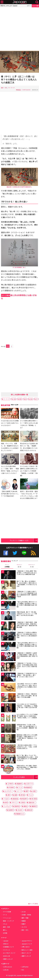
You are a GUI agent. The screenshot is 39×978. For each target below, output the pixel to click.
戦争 (20, 399)
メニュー (2, 2)
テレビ (31, 795)
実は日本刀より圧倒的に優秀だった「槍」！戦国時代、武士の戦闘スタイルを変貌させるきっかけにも (29, 446)
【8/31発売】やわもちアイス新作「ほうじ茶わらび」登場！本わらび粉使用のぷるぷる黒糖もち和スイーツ (27, 686)
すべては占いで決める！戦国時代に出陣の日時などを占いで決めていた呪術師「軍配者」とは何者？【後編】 (29, 471)
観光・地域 (6, 927)
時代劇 (23, 795)
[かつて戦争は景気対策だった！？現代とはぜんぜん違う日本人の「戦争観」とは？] (29, 413)
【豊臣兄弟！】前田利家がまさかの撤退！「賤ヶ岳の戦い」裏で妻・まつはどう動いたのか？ (27, 675)
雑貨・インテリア (8, 921)
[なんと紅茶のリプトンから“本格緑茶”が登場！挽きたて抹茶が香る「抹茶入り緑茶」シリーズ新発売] (8, 718)
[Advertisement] (19, 29)
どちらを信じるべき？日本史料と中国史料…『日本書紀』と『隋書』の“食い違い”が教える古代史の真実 (27, 706)
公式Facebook (5, 553)
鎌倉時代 (34, 806)
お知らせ (6, 944)
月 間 (32, 566)
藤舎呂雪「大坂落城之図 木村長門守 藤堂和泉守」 (19, 187)
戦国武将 (29, 787)
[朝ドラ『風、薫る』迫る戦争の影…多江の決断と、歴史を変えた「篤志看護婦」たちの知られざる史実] (8, 585)
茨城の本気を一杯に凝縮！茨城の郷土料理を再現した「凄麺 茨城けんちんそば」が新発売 (27, 767)
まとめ (24, 912)
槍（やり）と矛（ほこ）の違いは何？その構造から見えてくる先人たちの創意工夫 (19, 79)
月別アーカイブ (26, 953)
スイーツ (19, 791)
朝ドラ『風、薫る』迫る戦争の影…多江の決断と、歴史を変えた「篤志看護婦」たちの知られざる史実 (27, 583)
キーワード (11, 88)
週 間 (19, 566)
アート (5, 915)
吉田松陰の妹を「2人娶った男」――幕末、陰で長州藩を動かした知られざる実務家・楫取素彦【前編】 (27, 727)
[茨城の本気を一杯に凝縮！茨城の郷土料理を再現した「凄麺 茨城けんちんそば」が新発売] (8, 769)
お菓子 (34, 791)
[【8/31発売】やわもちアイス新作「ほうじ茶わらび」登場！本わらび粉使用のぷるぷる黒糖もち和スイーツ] (8, 687)
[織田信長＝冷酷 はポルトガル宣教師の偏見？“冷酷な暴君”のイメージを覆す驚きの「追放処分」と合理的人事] (8, 739)
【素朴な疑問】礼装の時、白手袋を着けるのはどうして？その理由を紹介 (10, 493)
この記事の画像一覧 (20, 394)
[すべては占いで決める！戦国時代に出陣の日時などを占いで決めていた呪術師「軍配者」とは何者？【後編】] (29, 459)
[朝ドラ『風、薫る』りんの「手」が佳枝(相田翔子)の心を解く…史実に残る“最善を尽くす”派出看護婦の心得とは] (8, 759)
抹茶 (6, 802)
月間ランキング (8, 959)
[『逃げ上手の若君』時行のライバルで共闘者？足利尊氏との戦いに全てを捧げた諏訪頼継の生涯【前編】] (8, 605)
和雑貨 (24, 921)
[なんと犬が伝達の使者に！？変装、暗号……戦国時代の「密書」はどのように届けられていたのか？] (10, 459)
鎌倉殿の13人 (20, 814)
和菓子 (24, 924)
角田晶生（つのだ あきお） (23, 90)
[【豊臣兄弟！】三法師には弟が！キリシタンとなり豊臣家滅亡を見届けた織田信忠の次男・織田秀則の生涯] (8, 595)
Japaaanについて (27, 944)
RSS (33, 553)
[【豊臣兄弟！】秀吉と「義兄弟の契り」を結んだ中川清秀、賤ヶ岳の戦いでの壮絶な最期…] (8, 698)
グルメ (5, 924)
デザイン (14, 802)
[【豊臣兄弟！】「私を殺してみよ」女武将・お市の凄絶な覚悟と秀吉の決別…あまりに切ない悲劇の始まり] (8, 667)
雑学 (27, 791)
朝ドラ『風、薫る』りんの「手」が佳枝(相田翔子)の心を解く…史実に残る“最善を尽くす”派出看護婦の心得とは (27, 757)
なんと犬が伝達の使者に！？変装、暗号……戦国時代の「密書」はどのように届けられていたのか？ (10, 469)
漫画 (15, 795)
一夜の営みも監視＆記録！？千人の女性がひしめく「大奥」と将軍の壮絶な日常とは (27, 746)
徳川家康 (34, 799)
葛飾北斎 (29, 810)
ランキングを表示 (19, 777)
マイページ (6, 950)
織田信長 (15, 799)
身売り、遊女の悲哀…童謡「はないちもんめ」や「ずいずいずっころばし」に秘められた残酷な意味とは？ (29, 494)
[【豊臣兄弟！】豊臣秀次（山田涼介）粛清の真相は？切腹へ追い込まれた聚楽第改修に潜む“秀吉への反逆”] (8, 657)
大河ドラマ (29, 784)
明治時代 (25, 799)
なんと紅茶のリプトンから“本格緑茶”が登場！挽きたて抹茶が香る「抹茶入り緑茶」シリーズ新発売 (27, 716)
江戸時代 (10, 784)
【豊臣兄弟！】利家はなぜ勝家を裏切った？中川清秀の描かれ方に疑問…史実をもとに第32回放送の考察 (27, 634)
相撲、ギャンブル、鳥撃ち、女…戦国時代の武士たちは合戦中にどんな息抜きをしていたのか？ (10, 446)
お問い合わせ (26, 947)
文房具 (23, 802)
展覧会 (26, 806)
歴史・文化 (4, 88)
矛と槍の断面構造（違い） (19, 267)
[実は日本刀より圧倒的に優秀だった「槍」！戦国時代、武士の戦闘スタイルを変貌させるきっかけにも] (29, 436)
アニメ (20, 787)
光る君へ (20, 810)
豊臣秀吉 (17, 806)
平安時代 (11, 787)
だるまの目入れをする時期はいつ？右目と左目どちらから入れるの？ (10, 423)
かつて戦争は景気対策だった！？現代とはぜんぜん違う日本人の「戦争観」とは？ (29, 424)
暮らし (5, 930)
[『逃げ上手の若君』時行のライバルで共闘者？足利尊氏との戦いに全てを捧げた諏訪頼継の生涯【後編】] (8, 646)
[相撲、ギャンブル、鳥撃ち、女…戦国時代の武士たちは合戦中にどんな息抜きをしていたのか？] (10, 436)
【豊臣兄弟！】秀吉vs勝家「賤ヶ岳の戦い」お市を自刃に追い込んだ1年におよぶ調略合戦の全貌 (27, 572)
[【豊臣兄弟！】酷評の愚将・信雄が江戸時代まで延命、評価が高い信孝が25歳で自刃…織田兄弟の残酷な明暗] (8, 626)
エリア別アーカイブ (9, 953)
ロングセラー (8, 791)
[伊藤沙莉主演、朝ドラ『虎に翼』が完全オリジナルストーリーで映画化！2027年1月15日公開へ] (8, 616)
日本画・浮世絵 (26, 915)
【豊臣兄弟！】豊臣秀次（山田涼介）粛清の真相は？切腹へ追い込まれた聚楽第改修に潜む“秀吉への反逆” (27, 655)
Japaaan (20, 2)
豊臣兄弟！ (32, 802)
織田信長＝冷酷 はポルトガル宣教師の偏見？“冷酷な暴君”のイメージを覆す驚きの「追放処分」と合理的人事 (27, 737)
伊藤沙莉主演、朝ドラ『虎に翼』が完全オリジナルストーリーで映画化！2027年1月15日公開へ (27, 613)
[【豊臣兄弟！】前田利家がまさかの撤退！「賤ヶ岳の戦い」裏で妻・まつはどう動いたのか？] (8, 677)
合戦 (14, 399)
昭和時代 (11, 810)
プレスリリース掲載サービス (19, 540)
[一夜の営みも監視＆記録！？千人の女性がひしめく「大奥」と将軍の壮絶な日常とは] (8, 749)
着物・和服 (25, 918)
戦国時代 (19, 784)
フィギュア (7, 806)
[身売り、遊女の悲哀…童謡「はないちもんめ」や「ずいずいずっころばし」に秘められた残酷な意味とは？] (29, 484)
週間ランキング (26, 956)
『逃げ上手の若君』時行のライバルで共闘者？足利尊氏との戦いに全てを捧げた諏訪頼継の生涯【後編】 (27, 645)
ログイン (29, 5)
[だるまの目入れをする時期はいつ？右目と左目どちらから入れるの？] (10, 413)
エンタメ (24, 927)
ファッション (7, 918)
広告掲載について (8, 947)
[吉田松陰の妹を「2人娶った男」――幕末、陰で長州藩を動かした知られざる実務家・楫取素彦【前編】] (8, 728)
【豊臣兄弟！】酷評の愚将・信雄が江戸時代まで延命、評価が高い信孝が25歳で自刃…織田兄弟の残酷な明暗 (27, 624)
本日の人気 (6, 956)
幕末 (9, 795)
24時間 (7, 566)
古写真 (5, 933)
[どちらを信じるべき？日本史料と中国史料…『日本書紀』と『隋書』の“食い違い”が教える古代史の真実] (8, 708)
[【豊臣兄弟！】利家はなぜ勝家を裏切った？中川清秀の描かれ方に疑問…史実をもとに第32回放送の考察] (8, 636)
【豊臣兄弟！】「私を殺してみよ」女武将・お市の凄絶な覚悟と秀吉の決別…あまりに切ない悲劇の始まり (27, 665)
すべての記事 (7, 912)
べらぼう (6, 799)
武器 (31, 399)
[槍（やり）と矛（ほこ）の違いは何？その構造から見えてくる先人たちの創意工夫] (19, 62)
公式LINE (24, 553)
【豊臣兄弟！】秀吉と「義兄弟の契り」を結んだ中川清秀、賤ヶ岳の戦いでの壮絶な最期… (27, 695)
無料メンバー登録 (27, 950)
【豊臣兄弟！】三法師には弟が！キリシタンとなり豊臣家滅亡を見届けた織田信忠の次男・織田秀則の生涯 (27, 594)
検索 (36, 2)
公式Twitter (15, 553)
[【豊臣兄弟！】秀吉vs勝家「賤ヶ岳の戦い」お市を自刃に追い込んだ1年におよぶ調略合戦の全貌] (8, 575)
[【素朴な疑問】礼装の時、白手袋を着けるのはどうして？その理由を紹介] (10, 484)
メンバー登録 (35, 5)
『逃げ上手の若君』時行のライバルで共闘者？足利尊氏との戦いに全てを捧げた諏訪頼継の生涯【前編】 (27, 604)
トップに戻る (34, 904)
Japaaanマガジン (27, 941)
